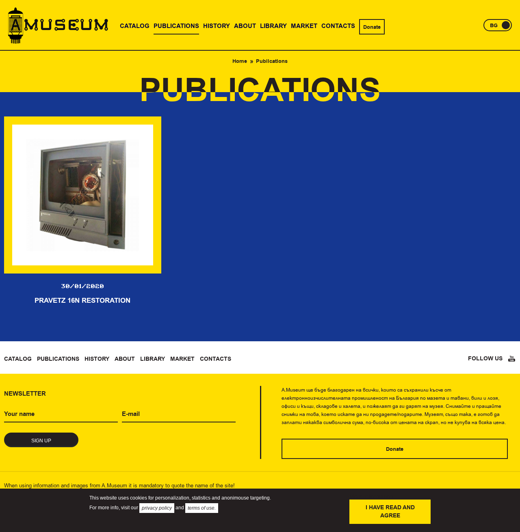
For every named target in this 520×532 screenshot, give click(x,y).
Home (239, 61)
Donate (372, 27)
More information (371, 496)
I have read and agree (390, 512)
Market (182, 359)
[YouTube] (512, 358)
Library (152, 359)
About (125, 359)
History (96, 359)
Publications (58, 359)
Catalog (18, 359)
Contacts (215, 359)
